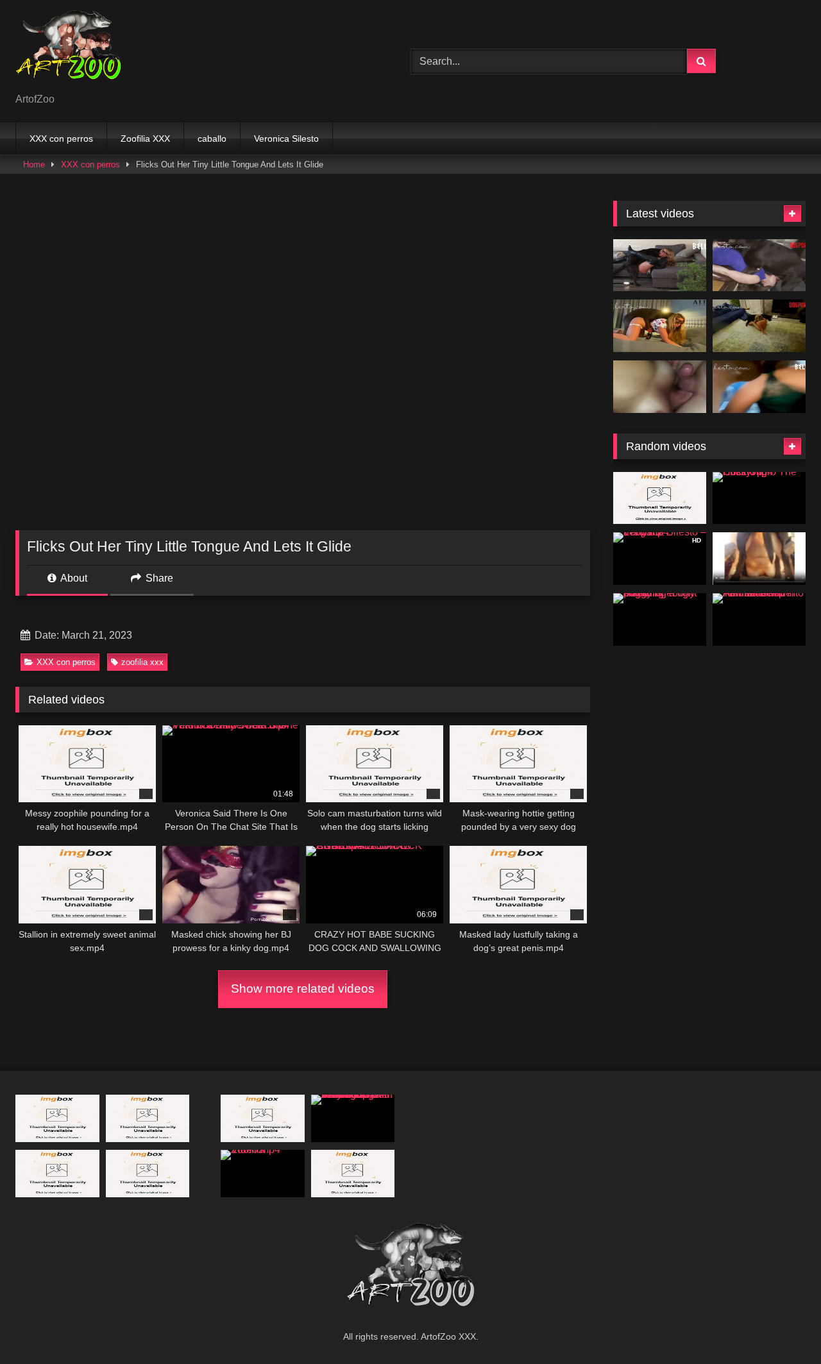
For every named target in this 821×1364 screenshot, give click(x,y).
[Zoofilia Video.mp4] (263, 1173)
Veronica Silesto (286, 138)
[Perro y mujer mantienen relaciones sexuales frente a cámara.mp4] (148, 1173)
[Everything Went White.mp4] (659, 265)
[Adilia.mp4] (659, 498)
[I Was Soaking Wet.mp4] (759, 386)
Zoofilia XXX (145, 138)
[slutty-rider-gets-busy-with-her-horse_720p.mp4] (57, 1118)
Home (34, 164)
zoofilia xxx (142, 662)
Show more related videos (303, 988)
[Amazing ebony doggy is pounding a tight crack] (659, 619)
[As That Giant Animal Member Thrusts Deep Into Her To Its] (759, 619)
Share (158, 578)
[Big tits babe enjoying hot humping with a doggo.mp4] (263, 1118)
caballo (212, 138)
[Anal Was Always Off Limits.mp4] (759, 265)
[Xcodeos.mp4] (659, 386)
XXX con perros (61, 138)
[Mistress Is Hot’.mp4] (759, 325)
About (72, 578)
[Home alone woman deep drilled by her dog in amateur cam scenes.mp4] (759, 558)
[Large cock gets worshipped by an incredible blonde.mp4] (353, 1173)
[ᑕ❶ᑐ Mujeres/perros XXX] (68, 51)
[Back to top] (781, 1325)
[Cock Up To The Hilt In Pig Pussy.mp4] (759, 498)
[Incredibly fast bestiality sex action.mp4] (57, 1173)
